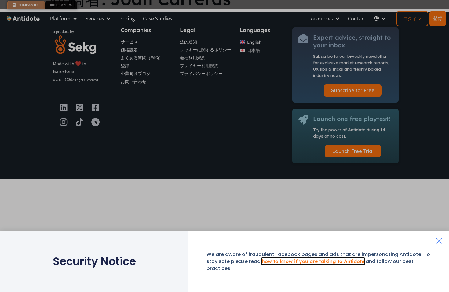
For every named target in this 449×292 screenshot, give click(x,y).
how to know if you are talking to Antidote (313, 261)
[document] (224, 146)
